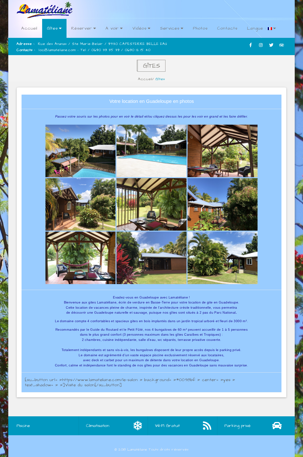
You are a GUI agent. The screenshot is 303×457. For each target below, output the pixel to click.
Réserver (81, 28)
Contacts (227, 28)
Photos (200, 28)
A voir (112, 28)
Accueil (29, 28)
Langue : (257, 28)
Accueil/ (146, 79)
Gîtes (52, 28)
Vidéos (139, 28)
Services (169, 28)
